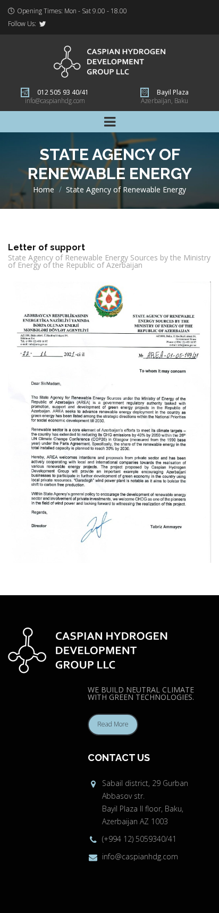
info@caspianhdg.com (55, 100)
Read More (113, 724)
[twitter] (42, 24)
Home (43, 189)
